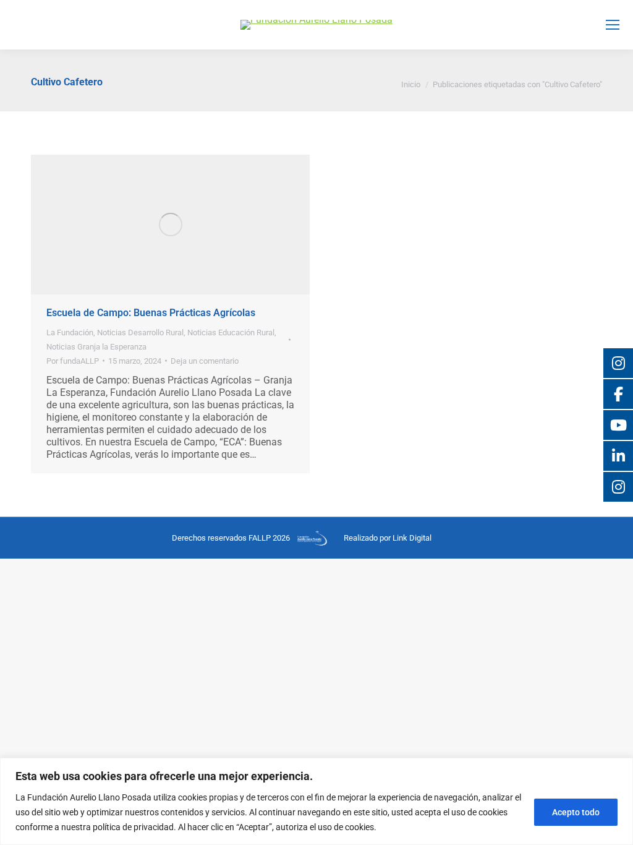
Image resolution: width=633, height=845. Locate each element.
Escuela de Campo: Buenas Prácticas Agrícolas (150, 313)
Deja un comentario (205, 361)
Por (72, 361)
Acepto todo (576, 812)
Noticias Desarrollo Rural (140, 332)
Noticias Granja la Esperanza (96, 346)
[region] (316, 801)
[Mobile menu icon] (613, 25)
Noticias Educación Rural (230, 332)
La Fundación (69, 332)
